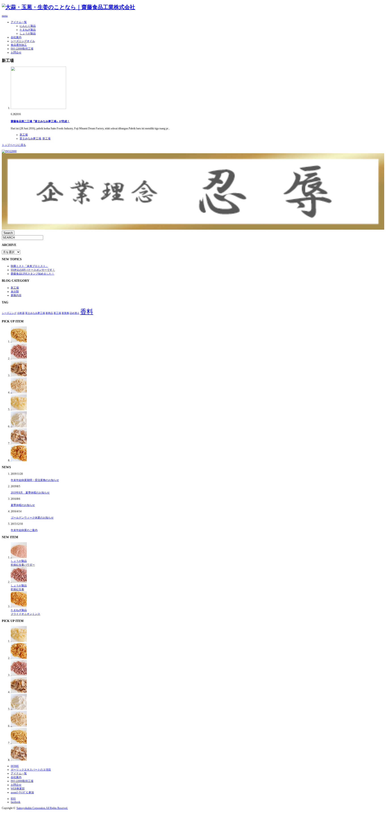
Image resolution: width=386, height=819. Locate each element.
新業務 (65, 313)
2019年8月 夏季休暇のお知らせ (30, 492)
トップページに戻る (14, 145)
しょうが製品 (28, 33)
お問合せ (16, 52)
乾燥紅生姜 (17, 589)
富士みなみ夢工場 (30, 138)
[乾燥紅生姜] (19, 358)
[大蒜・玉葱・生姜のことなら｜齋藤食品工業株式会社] (68, 7)
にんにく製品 (28, 25)
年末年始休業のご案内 (24, 530)
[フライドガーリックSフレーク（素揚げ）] (19, 375)
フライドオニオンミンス (25, 613)
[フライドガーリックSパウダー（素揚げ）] (19, 392)
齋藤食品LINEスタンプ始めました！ (32, 273)
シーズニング (9, 313)
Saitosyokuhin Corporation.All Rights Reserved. (42, 808)
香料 (86, 311)
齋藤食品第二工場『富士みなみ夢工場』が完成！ (40, 121)
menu (5, 15)
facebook (15, 802)
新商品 (49, 313)
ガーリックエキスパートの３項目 (31, 769)
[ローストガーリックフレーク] (19, 443)
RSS (13, 798)
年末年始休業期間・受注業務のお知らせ (35, 480)
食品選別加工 (19, 44)
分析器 (21, 313)
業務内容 (16, 295)
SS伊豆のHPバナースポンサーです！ (33, 269)
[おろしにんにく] (19, 409)
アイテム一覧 (19, 22)
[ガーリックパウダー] (19, 426)
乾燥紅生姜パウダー (23, 564)
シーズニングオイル (23, 41)
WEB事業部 (18, 788)
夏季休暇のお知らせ (23, 505)
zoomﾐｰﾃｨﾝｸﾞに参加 (22, 792)
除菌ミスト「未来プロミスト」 (29, 266)
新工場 (24, 134)
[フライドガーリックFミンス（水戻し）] (19, 341)
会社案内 (16, 37)
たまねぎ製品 (28, 29)
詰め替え (75, 313)
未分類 (15, 291)
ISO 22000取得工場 (22, 48)
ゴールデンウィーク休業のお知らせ (32, 517)
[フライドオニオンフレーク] (19, 460)
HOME (15, 766)
